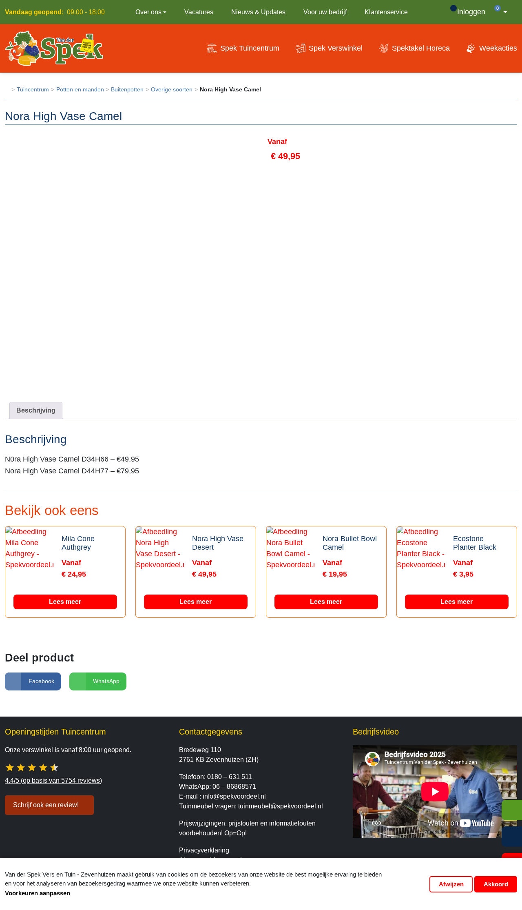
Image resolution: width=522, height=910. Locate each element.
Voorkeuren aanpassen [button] (37, 893)
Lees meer (65, 601)
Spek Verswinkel (336, 48)
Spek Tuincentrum (249, 48)
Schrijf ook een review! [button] (46, 804)
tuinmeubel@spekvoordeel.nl (280, 806)
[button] (503, 12)
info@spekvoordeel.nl (234, 796)
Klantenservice (386, 12)
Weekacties (498, 48)
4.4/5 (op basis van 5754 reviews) (53, 780)
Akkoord (496, 884)
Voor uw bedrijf (325, 12)
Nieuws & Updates (258, 12)
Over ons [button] (148, 12)
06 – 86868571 (234, 786)
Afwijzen (451, 884)
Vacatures (198, 12)
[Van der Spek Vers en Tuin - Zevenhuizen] (54, 48)
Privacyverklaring (204, 850)
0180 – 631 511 (229, 776)
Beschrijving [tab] (35, 410)
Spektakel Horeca (421, 48)
